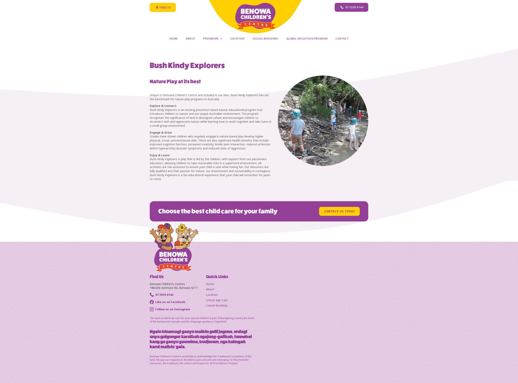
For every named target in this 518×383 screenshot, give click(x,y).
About (190, 38)
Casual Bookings (265, 38)
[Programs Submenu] (222, 38)
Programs (211, 38)
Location (237, 38)
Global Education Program (307, 38)
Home (173, 38)
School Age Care (217, 300)
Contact (342, 38)
